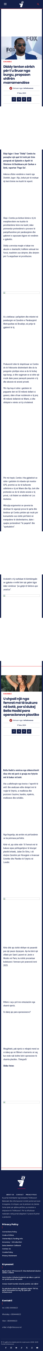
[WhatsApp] (29, 99)
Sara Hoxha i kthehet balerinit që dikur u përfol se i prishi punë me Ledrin (21, 1345)
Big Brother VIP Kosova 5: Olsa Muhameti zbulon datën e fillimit (21, 1338)
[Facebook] (14, 99)
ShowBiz (7, 61)
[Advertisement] (21, 128)
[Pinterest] (24, 99)
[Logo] (21, 4)
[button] (38, 4)
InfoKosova (28, 88)
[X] (19, 99)
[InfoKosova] (11, 88)
